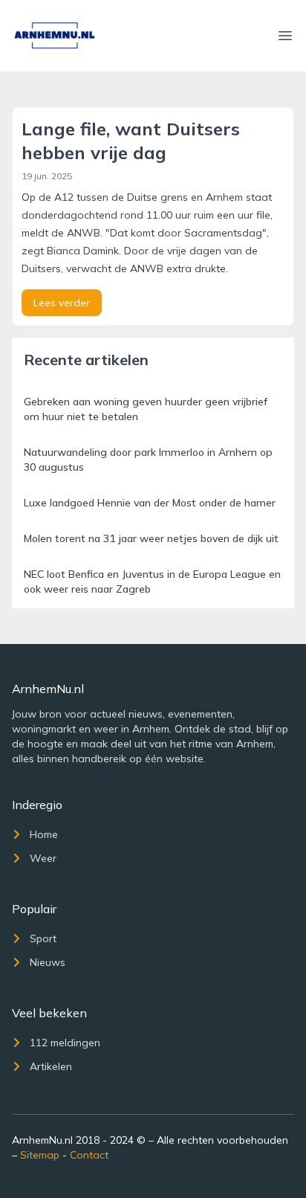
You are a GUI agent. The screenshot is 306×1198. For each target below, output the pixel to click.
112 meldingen (65, 1042)
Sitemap (39, 1155)
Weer (43, 858)
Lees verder (61, 302)
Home (44, 834)
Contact (89, 1155)
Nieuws (47, 962)
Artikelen (51, 1066)
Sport (43, 938)
